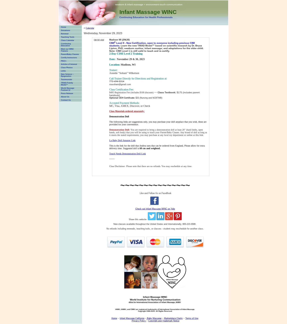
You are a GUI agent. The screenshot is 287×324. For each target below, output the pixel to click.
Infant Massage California (132, 318)
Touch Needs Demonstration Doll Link (127, 153)
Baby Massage (153, 318)
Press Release (67, 93)
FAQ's (63, 61)
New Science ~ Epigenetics (67, 75)
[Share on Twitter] (152, 219)
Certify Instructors (69, 58)
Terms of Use (191, 318)
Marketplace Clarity (173, 318)
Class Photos (67, 68)
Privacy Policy (139, 321)
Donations (65, 30)
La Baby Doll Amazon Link (122, 140)
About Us (65, 97)
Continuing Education (66, 45)
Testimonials (66, 79)
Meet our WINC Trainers (67, 50)
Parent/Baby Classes (70, 54)
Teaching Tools (67, 37)
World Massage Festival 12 (67, 89)
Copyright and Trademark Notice (163, 321)
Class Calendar (67, 40)
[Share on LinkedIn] (160, 219)
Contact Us (66, 100)
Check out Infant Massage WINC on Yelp (155, 209)
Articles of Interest (69, 64)
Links (63, 71)
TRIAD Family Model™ (67, 84)
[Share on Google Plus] (169, 219)
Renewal (64, 34)
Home (63, 27)
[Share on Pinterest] (178, 219)
